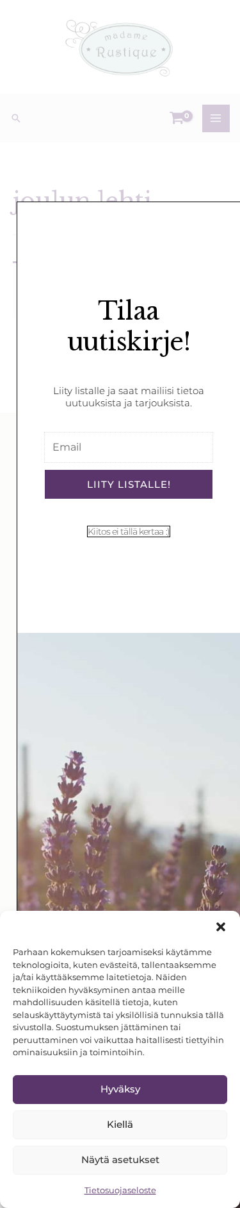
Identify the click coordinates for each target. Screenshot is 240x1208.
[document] (120, 604)
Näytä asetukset (120, 1159)
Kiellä (120, 1124)
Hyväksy (120, 1089)
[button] (220, 926)
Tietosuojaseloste (120, 1190)
